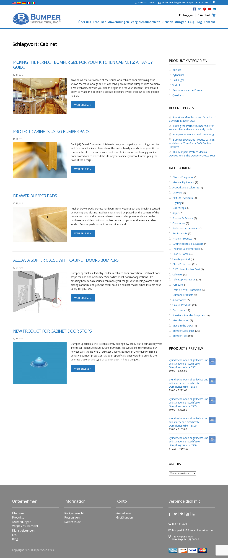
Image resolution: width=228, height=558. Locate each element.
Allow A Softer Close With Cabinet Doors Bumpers (65, 260)
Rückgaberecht (74, 513)
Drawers (177, 192)
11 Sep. (19, 74)
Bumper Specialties (183, 330)
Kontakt (210, 22)
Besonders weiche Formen (187, 90)
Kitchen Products (182, 238)
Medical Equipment (183, 182)
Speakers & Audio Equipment (189, 315)
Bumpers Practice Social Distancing (193, 134)
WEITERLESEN (82, 104)
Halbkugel (178, 80)
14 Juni (19, 338)
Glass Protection (181, 264)
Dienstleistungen (174, 22)
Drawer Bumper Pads (35, 196)
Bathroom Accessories (185, 228)
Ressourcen (72, 517)
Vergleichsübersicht (145, 22)
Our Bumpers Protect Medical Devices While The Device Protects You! (192, 153)
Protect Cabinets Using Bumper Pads (51, 131)
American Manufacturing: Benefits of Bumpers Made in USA (192, 118)
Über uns (84, 22)
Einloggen (186, 15)
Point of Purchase (182, 197)
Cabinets (177, 274)
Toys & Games (181, 254)
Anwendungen (118, 22)
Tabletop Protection (184, 279)
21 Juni (19, 267)
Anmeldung (123, 513)
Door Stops (179, 208)
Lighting (177, 203)
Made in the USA (182, 325)
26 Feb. (19, 139)
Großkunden (124, 517)
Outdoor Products (182, 295)
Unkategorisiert (181, 259)
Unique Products (181, 305)
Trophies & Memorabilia (186, 248)
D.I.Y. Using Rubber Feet (186, 269)
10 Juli (19, 203)
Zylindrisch (178, 75)
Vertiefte (177, 85)
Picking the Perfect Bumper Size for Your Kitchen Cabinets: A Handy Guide (83, 64)
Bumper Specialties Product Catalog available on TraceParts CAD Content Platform (191, 143)
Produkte (99, 22)
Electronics (178, 310)
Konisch (177, 69)
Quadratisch (179, 95)
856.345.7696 (146, 2)
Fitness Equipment (183, 177)
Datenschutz (72, 522)
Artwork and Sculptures (185, 187)
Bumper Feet (180, 335)
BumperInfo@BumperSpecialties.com (185, 2)
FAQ (191, 22)
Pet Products (179, 233)
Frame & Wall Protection (186, 290)
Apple (175, 213)
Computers (178, 223)
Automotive (179, 300)
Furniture (177, 284)
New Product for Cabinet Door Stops (52, 331)
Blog (199, 22)
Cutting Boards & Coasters (187, 243)
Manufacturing (180, 320)
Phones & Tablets (182, 218)
